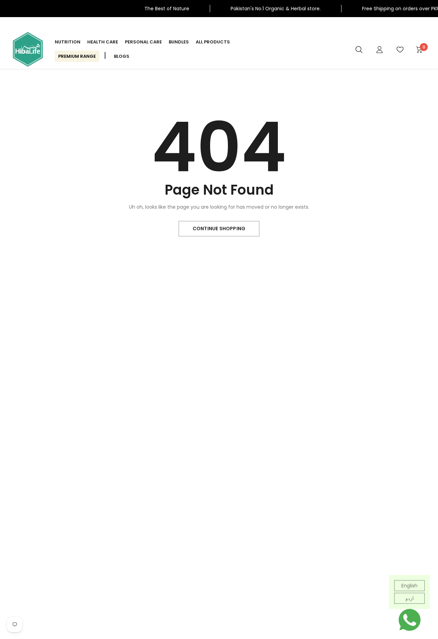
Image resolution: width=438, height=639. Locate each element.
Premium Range (77, 56)
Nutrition (67, 42)
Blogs (121, 56)
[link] (359, 49)
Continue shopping (219, 228)
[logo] (27, 49)
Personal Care (143, 42)
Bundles (179, 42)
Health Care (102, 42)
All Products (213, 42)
